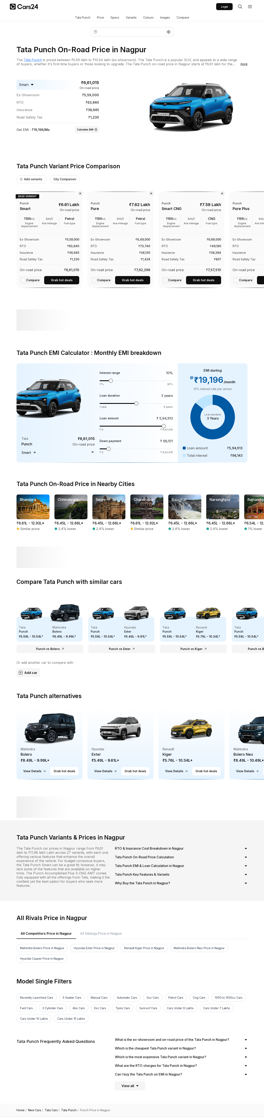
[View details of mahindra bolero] (49, 743)
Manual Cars (99, 997)
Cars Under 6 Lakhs (180, 1008)
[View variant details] (49, 239)
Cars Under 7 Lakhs (216, 1008)
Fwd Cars (26, 1008)
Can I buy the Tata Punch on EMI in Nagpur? (148, 1074)
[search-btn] (240, 6)
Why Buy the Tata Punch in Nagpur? (142, 883)
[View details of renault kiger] (191, 743)
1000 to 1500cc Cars (229, 997)
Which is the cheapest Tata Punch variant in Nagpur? (155, 1048)
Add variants (33, 179)
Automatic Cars (127, 997)
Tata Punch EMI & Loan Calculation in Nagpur (149, 866)
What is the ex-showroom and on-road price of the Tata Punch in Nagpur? (172, 1040)
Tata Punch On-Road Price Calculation (144, 857)
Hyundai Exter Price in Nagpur (94, 948)
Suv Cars (153, 997)
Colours (148, 17)
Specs (115, 17)
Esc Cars (100, 1008)
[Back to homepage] (24, 6)
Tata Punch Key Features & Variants (142, 874)
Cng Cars (199, 997)
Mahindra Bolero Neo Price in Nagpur (199, 948)
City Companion (64, 179)
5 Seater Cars (72, 997)
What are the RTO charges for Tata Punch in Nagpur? (156, 1066)
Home (21, 1110)
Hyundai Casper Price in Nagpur (42, 958)
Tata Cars (52, 1110)
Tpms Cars (123, 1008)
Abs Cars (79, 1008)
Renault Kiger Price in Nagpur (144, 948)
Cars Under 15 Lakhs (71, 1018)
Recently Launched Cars (36, 997)
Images (165, 17)
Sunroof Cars (148, 1008)
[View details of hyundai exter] (120, 743)
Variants (131, 17)
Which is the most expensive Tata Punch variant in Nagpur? (160, 1057)
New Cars (35, 1110)
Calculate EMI (85, 129)
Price (100, 17)
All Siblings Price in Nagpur (101, 933)
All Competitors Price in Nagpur (46, 933)
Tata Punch (82, 17)
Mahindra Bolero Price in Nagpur (42, 948)
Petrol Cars (175, 997)
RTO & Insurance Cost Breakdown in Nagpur (149, 848)
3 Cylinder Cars (52, 1008)
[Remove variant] (80, 193)
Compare (183, 17)
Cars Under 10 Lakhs (34, 1018)
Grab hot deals (62, 280)
